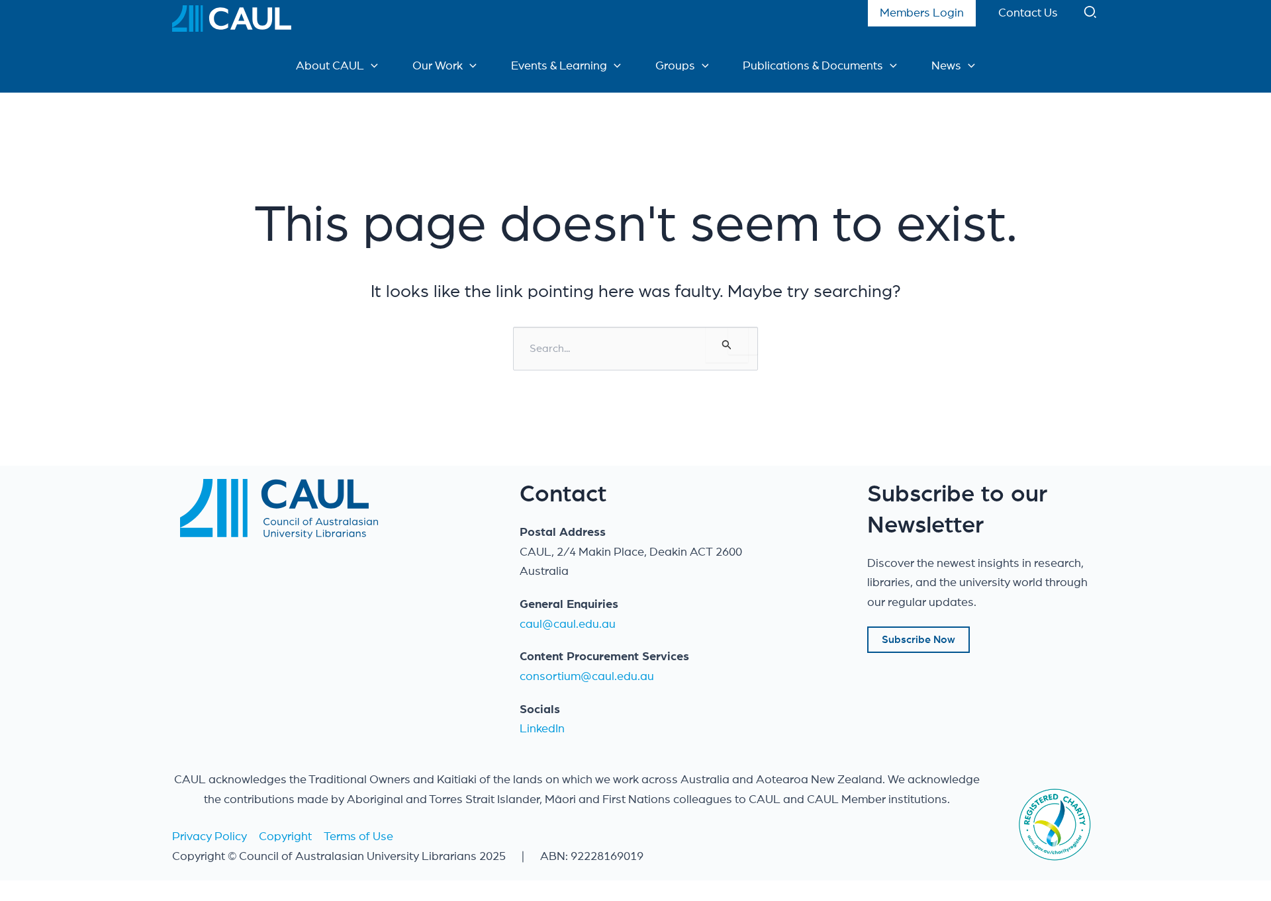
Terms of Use (358, 837)
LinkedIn (542, 729)
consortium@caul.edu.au (587, 677)
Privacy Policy (209, 837)
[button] (1091, 15)
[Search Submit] (727, 345)
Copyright (285, 837)
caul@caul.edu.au (568, 624)
